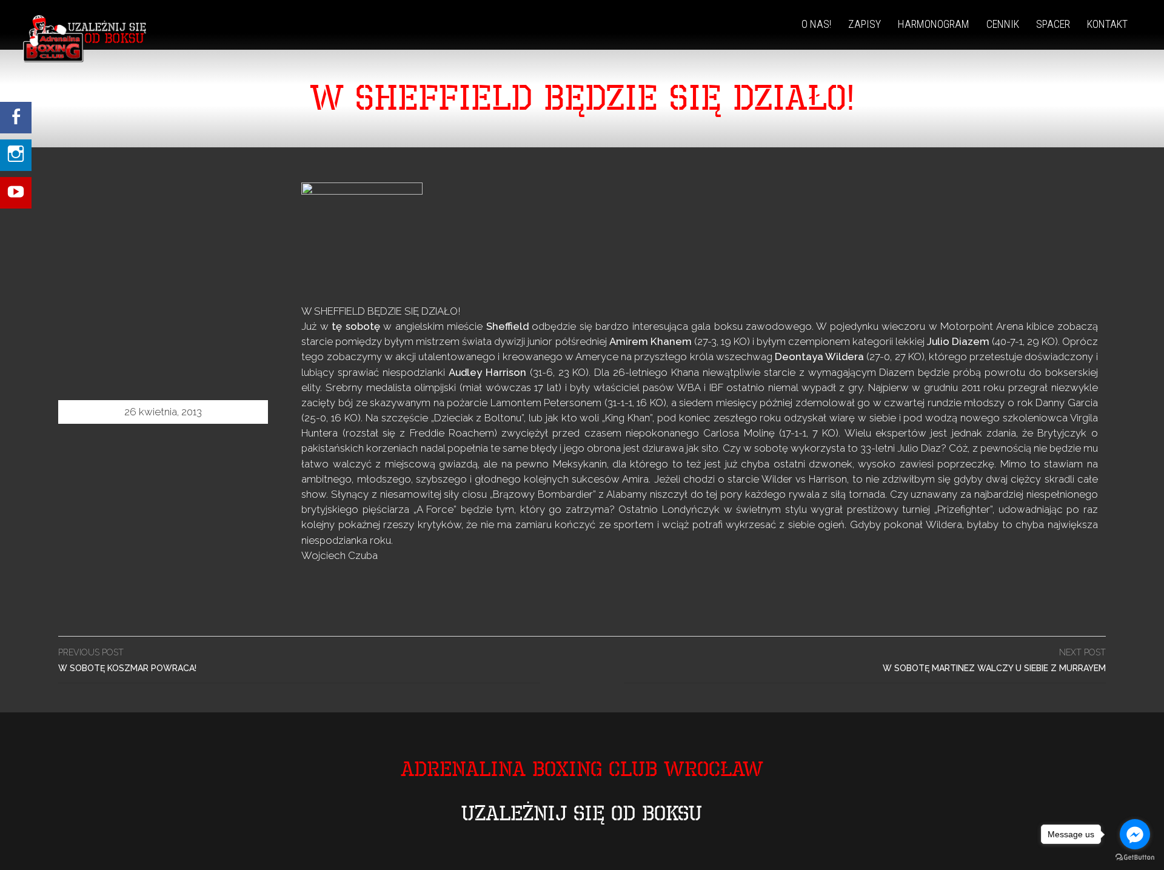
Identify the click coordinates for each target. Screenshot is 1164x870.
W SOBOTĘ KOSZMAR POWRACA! (127, 660)
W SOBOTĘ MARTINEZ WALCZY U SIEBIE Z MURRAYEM (994, 660)
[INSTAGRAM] (16, 149)
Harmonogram (933, 24)
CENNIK (1002, 24)
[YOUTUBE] (16, 180)
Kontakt (1107, 24)
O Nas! (816, 24)
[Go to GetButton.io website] (1135, 858)
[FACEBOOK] (16, 117)
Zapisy (864, 24)
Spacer (1053, 24)
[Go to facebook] (1135, 834)
